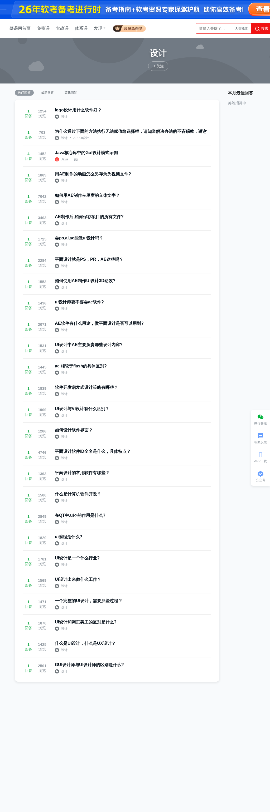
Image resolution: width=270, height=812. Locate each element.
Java (64, 159)
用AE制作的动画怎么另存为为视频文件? (93, 174)
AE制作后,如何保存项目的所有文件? (89, 216)
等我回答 (70, 93)
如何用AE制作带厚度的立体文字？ (87, 195)
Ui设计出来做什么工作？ (78, 579)
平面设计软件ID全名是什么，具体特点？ (93, 451)
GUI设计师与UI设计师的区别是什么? (89, 664)
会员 (129, 27)
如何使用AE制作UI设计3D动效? (85, 280)
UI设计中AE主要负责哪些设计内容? (89, 344)
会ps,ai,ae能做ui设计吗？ (79, 238)
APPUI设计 (81, 138)
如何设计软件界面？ (74, 430)
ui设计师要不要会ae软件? (79, 302)
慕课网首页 (20, 28)
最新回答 (47, 93)
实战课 (62, 28)
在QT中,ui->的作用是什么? (80, 515)
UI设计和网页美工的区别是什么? (86, 622)
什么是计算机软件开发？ (78, 494)
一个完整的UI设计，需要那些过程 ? (88, 600)
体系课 (81, 28)
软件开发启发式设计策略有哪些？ (86, 387)
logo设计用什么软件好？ (78, 110)
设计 (64, 117)
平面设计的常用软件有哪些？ (82, 472)
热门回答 (24, 93)
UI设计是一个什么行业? (77, 558)
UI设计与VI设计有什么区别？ (82, 408)
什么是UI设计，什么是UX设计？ (85, 643)
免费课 (43, 28)
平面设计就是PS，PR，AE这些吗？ (89, 259)
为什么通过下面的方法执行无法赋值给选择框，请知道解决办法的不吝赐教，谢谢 (131, 131)
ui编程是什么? (68, 536)
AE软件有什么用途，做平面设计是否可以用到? (99, 323)
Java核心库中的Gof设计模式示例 (86, 152)
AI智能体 (241, 28)
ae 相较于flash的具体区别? (81, 366)
